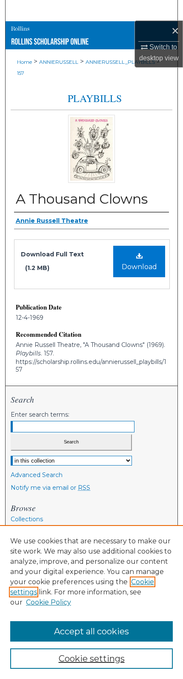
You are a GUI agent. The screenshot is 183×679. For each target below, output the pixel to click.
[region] (91, 602)
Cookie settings (92, 658)
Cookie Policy (48, 602)
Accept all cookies (91, 631)
